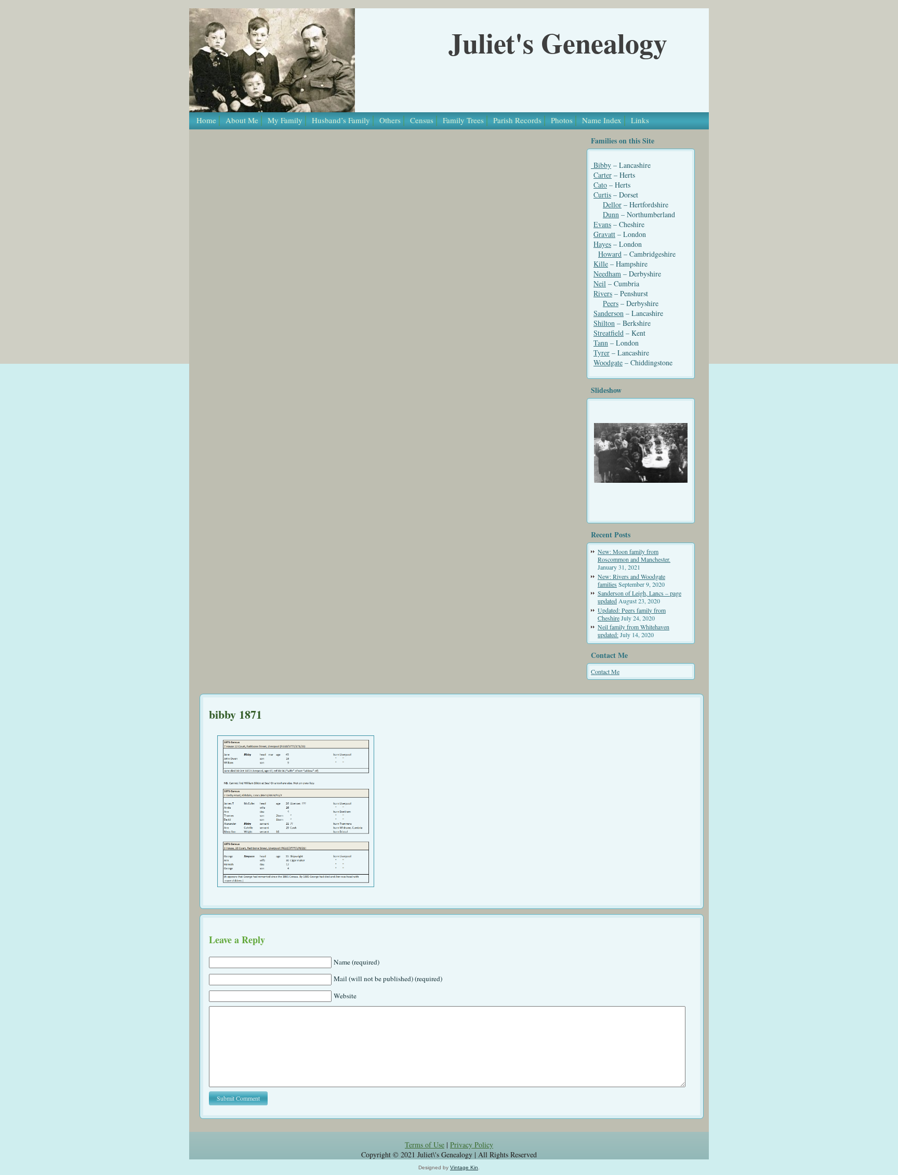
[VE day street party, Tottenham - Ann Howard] (641, 453)
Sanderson (608, 313)
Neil (599, 283)
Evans (602, 224)
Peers (610, 303)
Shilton (604, 323)
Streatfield (608, 333)
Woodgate (608, 362)
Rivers (602, 293)
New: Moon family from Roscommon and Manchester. (634, 555)
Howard (610, 254)
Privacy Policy (471, 1145)
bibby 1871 (235, 714)
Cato (600, 185)
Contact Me (605, 671)
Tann (600, 343)
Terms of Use (424, 1145)
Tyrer (601, 353)
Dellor (612, 204)
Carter (602, 175)
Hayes (602, 244)
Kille (600, 264)
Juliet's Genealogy (557, 42)
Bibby (601, 165)
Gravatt (604, 234)
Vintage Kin (464, 1167)
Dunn (611, 214)
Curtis (602, 195)
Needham (607, 274)
